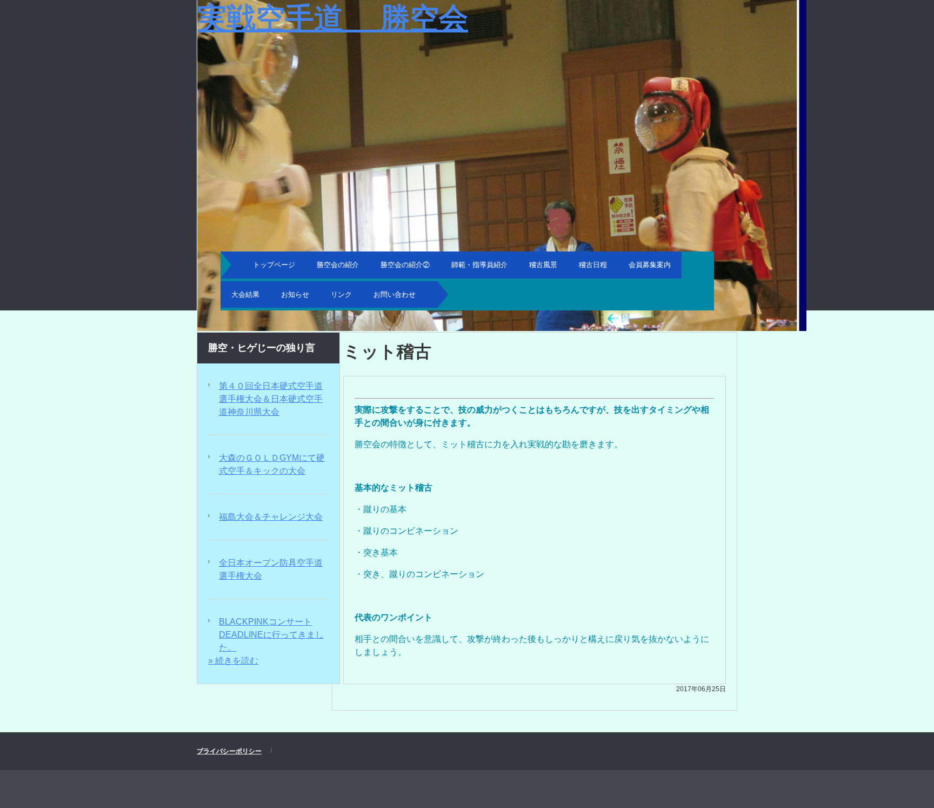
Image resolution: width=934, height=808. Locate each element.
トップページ (274, 265)
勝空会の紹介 (338, 265)
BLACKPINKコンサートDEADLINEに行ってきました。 (271, 634)
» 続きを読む (233, 660)
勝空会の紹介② (405, 265)
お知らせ (295, 294)
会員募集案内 (650, 265)
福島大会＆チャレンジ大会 (271, 516)
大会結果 (245, 294)
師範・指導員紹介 (479, 265)
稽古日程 (593, 265)
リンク (341, 294)
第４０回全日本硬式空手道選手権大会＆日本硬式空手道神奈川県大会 (271, 398)
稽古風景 (543, 265)
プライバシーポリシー (229, 751)
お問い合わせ (394, 294)
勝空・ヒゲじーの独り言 (261, 347)
